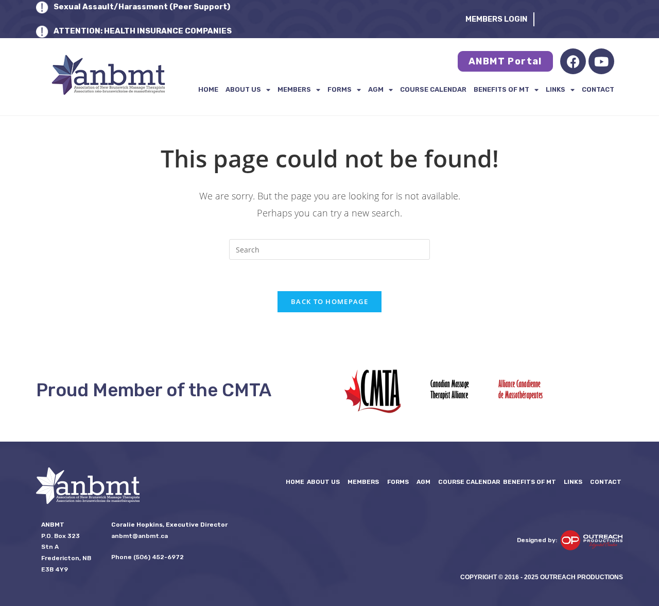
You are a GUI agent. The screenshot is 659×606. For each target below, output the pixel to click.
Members (294, 89)
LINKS (555, 89)
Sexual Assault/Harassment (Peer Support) (142, 6)
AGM (376, 89)
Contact (598, 89)
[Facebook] (573, 61)
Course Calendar (433, 89)
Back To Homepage (329, 301)
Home (208, 89)
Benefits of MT (501, 89)
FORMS (339, 89)
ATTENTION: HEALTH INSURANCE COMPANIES (143, 31)
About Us (243, 89)
